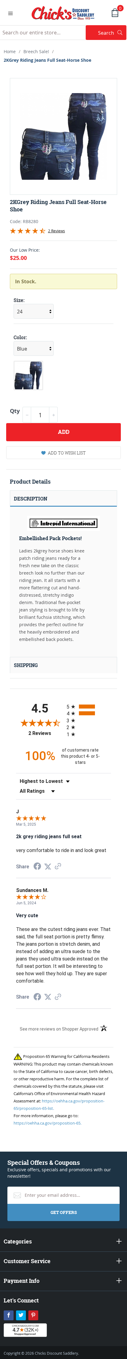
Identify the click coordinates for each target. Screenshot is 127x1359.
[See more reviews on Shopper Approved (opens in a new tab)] (58, 867)
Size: (19, 300)
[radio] (89, 707)
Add (63, 432)
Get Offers (64, 1212)
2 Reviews (56, 230)
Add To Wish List (67, 453)
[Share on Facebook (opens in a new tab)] (37, 867)
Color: (20, 337)
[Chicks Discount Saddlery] (63, 12)
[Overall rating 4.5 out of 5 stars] (28, 232)
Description (30, 498)
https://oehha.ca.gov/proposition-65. (47, 1123)
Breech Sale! (36, 51)
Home (10, 51)
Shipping (26, 665)
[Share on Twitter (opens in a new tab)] (47, 867)
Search (112, 32)
